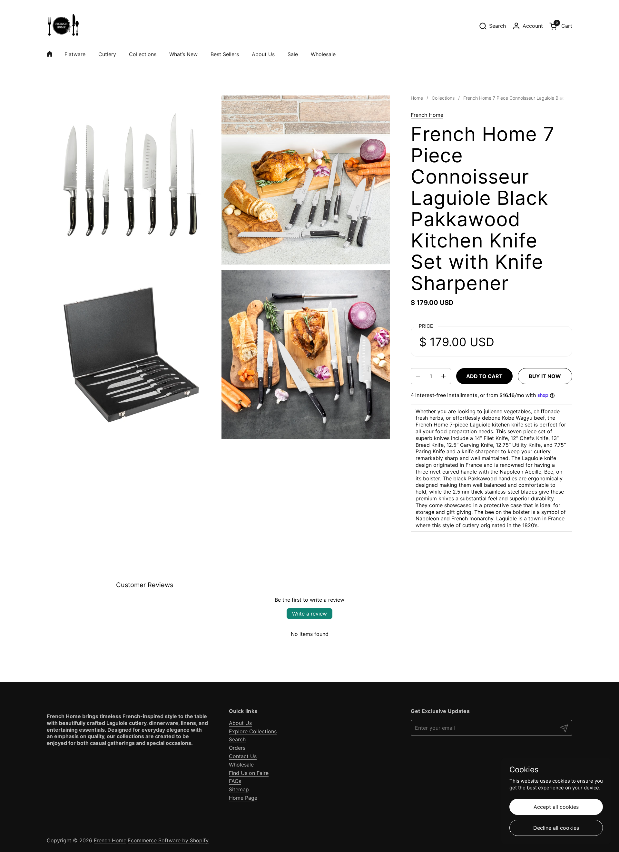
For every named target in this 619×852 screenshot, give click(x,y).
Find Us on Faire (249, 773)
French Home (427, 115)
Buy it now (545, 376)
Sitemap (239, 789)
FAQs (235, 781)
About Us (240, 723)
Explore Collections (253, 731)
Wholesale (241, 764)
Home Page (243, 798)
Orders (237, 748)
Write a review (309, 613)
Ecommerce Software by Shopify (168, 840)
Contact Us (243, 756)
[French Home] (63, 26)
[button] (492, 26)
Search (237, 739)
